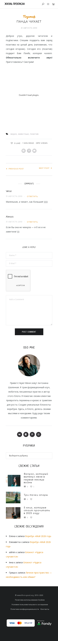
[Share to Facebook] (23, 151)
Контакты (45, 609)
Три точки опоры (36, 495)
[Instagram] (38, 434)
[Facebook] (25, 434)
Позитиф (29, 16)
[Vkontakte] (19, 434)
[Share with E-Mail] (34, 151)
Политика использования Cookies (30, 600)
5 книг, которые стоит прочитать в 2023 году (37, 510)
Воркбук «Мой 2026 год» (38, 536)
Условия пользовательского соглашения (30, 605)
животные (23, 134)
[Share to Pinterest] (29, 151)
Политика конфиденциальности (25, 609)
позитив (34, 134)
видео (14, 134)
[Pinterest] (32, 434)
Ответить (32, 196)
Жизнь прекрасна (15, 4)
